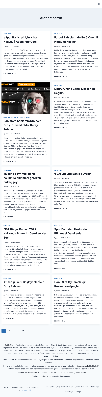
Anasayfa (50, 387)
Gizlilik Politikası (81, 387)
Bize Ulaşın (69, 392)
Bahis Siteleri (10, 345)
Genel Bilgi (7, 34)
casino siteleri (31, 372)
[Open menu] (99, 3)
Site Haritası (95, 387)
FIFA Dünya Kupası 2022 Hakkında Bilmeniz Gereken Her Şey (24, 233)
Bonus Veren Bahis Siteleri (87, 366)
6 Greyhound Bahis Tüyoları (73, 173)
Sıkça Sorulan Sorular (64, 387)
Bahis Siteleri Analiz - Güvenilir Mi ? (16, 117)
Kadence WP (26, 390)
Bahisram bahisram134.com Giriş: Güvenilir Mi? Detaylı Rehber (22, 125)
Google (78, 392)
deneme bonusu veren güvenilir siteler (70, 372)
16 (23, 331)
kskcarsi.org (46, 376)
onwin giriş (20, 372)
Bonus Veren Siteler (46, 372)
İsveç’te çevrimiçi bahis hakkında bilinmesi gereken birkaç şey (22, 178)
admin (7, 46)
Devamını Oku (9, 74)
